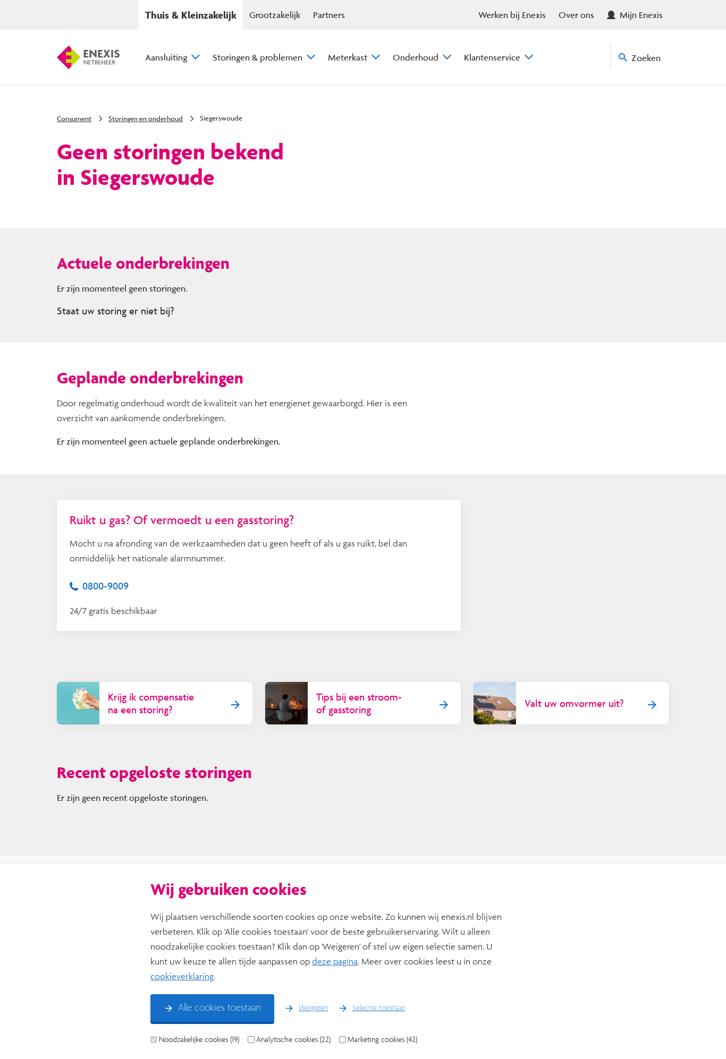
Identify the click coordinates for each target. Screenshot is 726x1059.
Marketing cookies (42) (382, 1039)
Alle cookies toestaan (219, 1008)
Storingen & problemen (257, 57)
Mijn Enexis (641, 14)
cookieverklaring (182, 975)
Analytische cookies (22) (293, 1039)
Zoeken (646, 57)
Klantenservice (492, 57)
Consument (74, 118)
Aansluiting (166, 57)
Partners (329, 14)
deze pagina (335, 961)
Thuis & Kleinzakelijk (191, 14)
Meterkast (347, 57)
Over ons (576, 14)
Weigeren (313, 1008)
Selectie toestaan (378, 1008)
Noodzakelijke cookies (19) (199, 1039)
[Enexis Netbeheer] (88, 57)
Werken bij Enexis (512, 14)
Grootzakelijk (274, 14)
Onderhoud (415, 57)
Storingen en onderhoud (145, 118)
